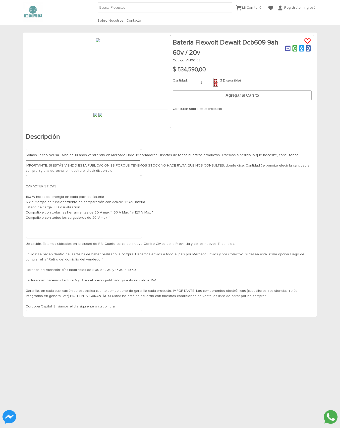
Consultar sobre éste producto (197, 109)
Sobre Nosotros (110, 20)
